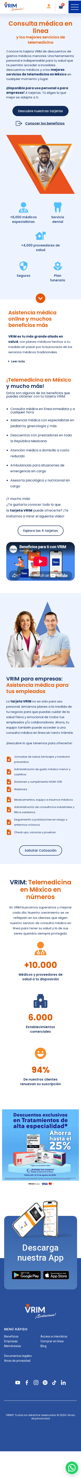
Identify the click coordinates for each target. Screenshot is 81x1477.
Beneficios (11, 1336)
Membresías (12, 1346)
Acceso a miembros (54, 1336)
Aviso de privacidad (17, 1360)
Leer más (18, 361)
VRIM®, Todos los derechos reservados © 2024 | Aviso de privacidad (40, 1416)
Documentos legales (18, 1356)
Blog (43, 1346)
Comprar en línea (52, 1341)
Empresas (11, 1341)
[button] (75, 7)
